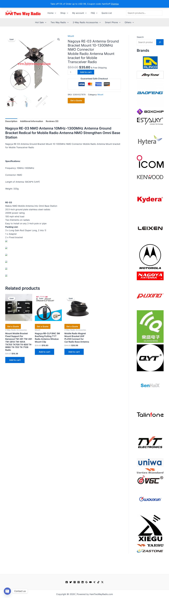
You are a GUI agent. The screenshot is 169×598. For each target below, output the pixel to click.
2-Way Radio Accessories (85, 22)
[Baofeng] (150, 93)
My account (78, 13)
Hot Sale (39, 22)
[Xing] (94, 582)
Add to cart (85, 72)
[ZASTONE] (150, 550)
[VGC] (150, 479)
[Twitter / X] (102, 582)
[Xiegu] (150, 528)
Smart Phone (111, 22)
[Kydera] (150, 199)
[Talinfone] (150, 414)
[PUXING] (150, 295)
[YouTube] (90, 582)
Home (50, 13)
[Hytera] (150, 140)
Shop (62, 13)
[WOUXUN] (150, 499)
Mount (71, 36)
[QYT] (150, 357)
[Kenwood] (150, 177)
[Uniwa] (150, 462)
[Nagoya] (150, 275)
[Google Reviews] (86, 582)
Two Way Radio (58, 22)
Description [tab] (11, 121)
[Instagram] (74, 582)
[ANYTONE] (150, 74)
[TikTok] (98, 582)
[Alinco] (150, 62)
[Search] (160, 42)
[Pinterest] (78, 582)
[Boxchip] (150, 111)
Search (140, 37)
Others (128, 22)
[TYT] (150, 443)
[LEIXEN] (150, 228)
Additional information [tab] (31, 121)
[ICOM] (150, 161)
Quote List (107, 13)
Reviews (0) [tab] (52, 121)
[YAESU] (150, 545)
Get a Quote (76, 100)
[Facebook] (66, 582)
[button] (54, 13)
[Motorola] (150, 256)
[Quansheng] (150, 326)
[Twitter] (70, 582)
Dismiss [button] (115, 4)
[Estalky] (150, 120)
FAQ (93, 13)
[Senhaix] (150, 386)
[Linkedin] (82, 582)
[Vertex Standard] (150, 470)
